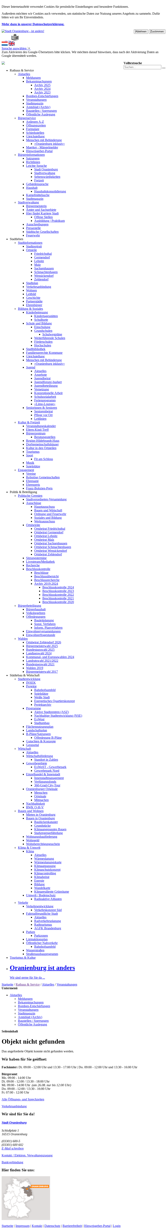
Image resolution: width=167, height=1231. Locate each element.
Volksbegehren (35, 613)
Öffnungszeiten (36, 125)
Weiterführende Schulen (49, 338)
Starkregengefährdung (48, 833)
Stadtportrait (34, 246)
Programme (33, 708)
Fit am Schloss (43, 459)
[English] (12, 44)
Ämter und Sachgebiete (41, 209)
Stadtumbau (41, 723)
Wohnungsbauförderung (41, 836)
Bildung (39, 884)
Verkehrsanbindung (38, 286)
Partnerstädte (34, 301)
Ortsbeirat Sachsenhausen (50, 543)
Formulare (32, 129)
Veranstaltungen (36, 99)
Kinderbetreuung (37, 312)
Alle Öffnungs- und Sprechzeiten (23, 1099)
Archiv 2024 (42, 88)
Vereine (31, 473)
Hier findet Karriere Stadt (42, 213)
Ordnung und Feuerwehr (50, 514)
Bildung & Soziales (30, 308)
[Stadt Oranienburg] (23, 31)
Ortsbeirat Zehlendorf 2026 (43, 642)
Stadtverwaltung (44, 173)
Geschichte (33, 297)
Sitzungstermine (36, 558)
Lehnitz (39, 261)
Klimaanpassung (45, 866)
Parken (30, 932)
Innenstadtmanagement (49, 778)
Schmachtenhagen (46, 272)
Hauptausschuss (44, 506)
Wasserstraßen (35, 950)
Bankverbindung (12, 1162)
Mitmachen (41, 800)
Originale (40, 796)
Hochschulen (42, 345)
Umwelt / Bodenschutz (41, 895)
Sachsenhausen (44, 268)
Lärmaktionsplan (37, 939)
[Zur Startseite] (3, 39)
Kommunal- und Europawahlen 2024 (50, 657)
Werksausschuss (44, 521)
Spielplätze (33, 466)
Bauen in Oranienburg (40, 818)
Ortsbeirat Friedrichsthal (49, 528)
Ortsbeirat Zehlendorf (48, 554)
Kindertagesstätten (46, 316)
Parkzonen (41, 935)
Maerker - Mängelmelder (42, 147)
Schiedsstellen (35, 132)
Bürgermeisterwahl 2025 (42, 646)
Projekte (31, 686)
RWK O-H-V (35, 807)
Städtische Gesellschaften (42, 231)
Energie (39, 880)
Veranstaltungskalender (41, 426)
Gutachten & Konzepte (41, 741)
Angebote (40, 374)
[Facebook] (6, 39)
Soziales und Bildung (48, 517)
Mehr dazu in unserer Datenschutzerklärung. (33, 24)
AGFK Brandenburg (47, 928)
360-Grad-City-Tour (47, 785)
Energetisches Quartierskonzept (54, 701)
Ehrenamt (32, 481)
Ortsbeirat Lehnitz (45, 536)
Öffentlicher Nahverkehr (42, 943)
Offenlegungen (35, 616)
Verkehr (23, 902)
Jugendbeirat (42, 378)
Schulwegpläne (52, 334)
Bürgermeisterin (36, 206)
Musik (30, 462)
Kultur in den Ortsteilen (41, 448)
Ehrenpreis (33, 484)
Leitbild (31, 294)
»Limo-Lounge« (44, 404)
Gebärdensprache (37, 184)
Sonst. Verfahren (45, 624)
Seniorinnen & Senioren (41, 407)
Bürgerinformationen (31, 154)
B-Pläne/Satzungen (38, 734)
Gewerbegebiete (36, 763)
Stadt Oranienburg (46, 169)
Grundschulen (43, 330)
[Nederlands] (5, 44)
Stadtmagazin (34, 103)
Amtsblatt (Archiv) (38, 107)
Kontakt (37, 1226)
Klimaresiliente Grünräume (51, 891)
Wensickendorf (44, 275)
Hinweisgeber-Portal (39, 151)
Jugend (30, 367)
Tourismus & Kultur (23, 957)
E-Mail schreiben (13, 1148)
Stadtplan (32, 283)
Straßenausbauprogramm (42, 954)
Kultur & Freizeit (29, 422)
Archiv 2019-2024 (46, 583)
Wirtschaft (24, 748)
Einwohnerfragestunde (40, 635)
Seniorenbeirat (43, 411)
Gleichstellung (35, 136)
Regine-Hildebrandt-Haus (42, 440)
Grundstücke (42, 825)
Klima (30, 851)
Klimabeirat (41, 877)
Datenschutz (52, 1226)
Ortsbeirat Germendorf (48, 532)
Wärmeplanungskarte (48, 862)
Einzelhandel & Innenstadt (43, 774)
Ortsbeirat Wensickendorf (50, 550)
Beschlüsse (41, 572)
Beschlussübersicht (46, 576)
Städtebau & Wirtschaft (25, 675)
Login (117, 1226)
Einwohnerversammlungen (43, 631)
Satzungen (33, 158)
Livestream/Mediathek (40, 561)
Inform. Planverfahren (48, 627)
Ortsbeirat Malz (44, 539)
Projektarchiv (42, 704)
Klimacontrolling (45, 873)
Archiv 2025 (42, 85)
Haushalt (31, 187)
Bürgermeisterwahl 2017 (42, 671)
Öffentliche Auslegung (40, 114)
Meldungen (33, 77)
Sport (29, 455)
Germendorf (42, 257)
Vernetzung (41, 389)
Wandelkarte (42, 888)
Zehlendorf (41, 279)
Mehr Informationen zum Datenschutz (26, 59)
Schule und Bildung (39, 323)
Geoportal (32, 745)
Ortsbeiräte (33, 525)
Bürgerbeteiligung (29, 605)
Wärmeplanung (44, 858)
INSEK (31, 682)
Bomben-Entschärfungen (42, 96)
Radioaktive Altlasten (48, 899)
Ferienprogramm (45, 400)
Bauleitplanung (44, 620)
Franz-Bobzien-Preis (39, 488)
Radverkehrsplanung (47, 921)
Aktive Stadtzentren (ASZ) (51, 712)
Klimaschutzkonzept (47, 869)
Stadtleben (16, 239)
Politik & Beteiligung (23, 492)
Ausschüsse (33, 503)
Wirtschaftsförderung (39, 756)
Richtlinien (33, 162)
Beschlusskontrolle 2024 (58, 587)
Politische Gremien (30, 495)
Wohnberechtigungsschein (43, 844)
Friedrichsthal (43, 253)
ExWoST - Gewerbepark (50, 767)
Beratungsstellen (44, 437)
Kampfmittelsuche (37, 195)
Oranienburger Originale (42, 789)
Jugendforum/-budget (48, 382)
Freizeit (39, 180)
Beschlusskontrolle (38, 569)
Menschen (40, 792)
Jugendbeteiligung (46, 385)
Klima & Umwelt (29, 847)
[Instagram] (9, 39)
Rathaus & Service (22, 70)
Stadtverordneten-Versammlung (46, 499)
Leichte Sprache (36, 165)
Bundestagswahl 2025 (40, 649)
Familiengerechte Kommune (44, 352)
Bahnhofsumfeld (45, 690)
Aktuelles (24, 74)
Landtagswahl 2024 (39, 653)
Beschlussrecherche (46, 580)
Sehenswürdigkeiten (47, 176)
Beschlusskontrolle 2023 (58, 591)
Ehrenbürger (34, 305)
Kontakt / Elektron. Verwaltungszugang (27, 1155)
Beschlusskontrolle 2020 (58, 602)
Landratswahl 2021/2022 (42, 660)
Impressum (22, 1226)
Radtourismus (43, 924)
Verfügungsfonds (45, 781)
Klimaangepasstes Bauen (50, 829)
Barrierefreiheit (72, 1226)
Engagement (26, 470)
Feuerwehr (33, 235)
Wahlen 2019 (34, 668)
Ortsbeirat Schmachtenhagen (52, 547)
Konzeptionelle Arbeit (48, 393)
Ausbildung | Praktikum (49, 220)
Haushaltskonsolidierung (50, 191)
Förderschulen (43, 341)
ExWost (39, 719)
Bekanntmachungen (39, 81)
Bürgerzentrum (35, 433)
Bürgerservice (27, 118)
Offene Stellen (43, 217)
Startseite (7, 984)
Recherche (33, 565)
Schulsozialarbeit (45, 396)
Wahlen (23, 638)
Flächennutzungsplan (39, 726)
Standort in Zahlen (46, 759)
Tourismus (33, 451)
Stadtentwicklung (29, 679)
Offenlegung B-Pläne (48, 737)
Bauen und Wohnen (31, 811)
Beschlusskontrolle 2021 (58, 598)
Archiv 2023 (42, 92)
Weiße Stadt (42, 697)
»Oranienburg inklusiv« (49, 143)
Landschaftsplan (36, 730)
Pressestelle (33, 228)
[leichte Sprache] (15, 39)
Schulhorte (41, 319)
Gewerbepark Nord (46, 770)
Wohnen (31, 290)
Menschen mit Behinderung (44, 140)
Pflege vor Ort (43, 415)
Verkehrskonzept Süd (48, 910)
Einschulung (42, 327)
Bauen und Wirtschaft (48, 510)
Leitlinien (40, 418)
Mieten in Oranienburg (40, 814)
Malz (37, 264)
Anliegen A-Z (35, 121)
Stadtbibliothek (35, 349)
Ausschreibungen (37, 224)
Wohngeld (32, 840)
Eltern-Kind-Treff (37, 429)
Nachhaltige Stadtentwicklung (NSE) (58, 715)
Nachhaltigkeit (35, 803)
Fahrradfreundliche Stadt (42, 913)
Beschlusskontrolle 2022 (58, 594)
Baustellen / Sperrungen (41, 110)
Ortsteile (31, 250)
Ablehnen (140, 31)
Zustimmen (157, 31)
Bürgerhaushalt (36, 609)
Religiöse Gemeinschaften (43, 477)
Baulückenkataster (46, 822)
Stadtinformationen (30, 242)
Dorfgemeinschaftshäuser (42, 444)
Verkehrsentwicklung (39, 906)
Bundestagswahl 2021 (40, 664)
